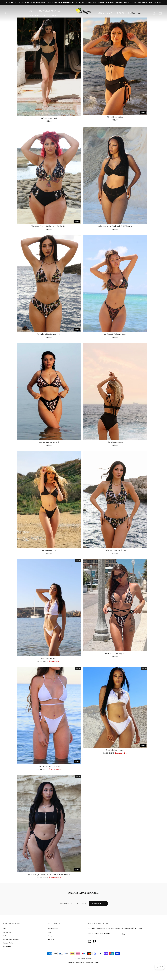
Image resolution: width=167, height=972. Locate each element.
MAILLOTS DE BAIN (38, 15)
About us (51, 939)
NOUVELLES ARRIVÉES (49, 10)
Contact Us (7, 946)
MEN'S (101, 13)
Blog (49, 932)
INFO (130, 13)
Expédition (7, 932)
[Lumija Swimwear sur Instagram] (89, 941)
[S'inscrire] (123, 933)
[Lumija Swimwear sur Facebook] (94, 941)
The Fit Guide (53, 929)
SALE (109, 13)
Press (50, 936)
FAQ (4, 929)
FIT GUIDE (120, 13)
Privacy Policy (8, 943)
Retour (5, 936)
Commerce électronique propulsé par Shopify (83, 962)
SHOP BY (55, 15)
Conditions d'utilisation (11, 939)
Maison (32, 10)
